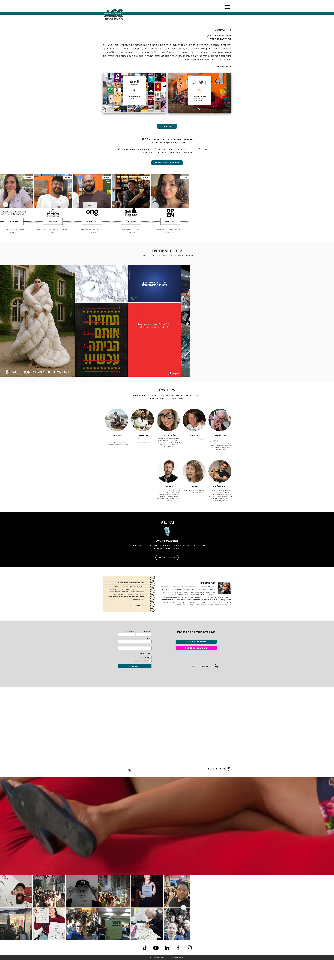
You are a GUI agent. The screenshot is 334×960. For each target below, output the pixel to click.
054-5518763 (207, 666)
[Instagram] (189, 948)
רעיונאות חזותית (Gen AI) (134, 97)
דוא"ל (149, 638)
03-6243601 (194, 666)
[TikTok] (145, 948)
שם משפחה (130, 631)
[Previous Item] (328, 204)
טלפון (149, 645)
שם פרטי (147, 631)
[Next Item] (5, 204)
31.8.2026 (190, 648)
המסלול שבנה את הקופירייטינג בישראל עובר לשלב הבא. (200, 98)
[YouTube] (156, 948)
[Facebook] (178, 948)
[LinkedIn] (167, 948)
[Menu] (227, 7)
